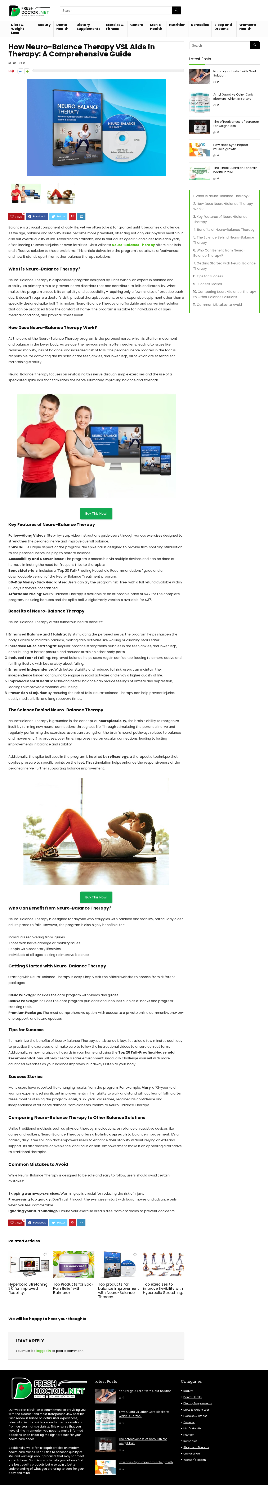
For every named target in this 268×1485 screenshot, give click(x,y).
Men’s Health (156, 26)
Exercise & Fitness (115, 26)
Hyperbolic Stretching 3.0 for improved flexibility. (28, 1288)
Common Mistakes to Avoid (219, 304)
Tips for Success (210, 276)
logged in (43, 1350)
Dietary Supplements (88, 26)
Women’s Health (247, 26)
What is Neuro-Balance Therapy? (223, 196)
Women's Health (194, 1460)
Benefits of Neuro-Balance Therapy (226, 229)
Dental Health (62, 26)
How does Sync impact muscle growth (230, 147)
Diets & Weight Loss (17, 28)
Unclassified (191, 1454)
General (137, 24)
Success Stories (209, 284)
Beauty (44, 24)
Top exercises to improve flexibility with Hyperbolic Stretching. (163, 1288)
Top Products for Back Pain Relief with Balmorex (73, 1288)
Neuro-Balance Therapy (133, 244)
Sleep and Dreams (223, 26)
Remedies (200, 24)
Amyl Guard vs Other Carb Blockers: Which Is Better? (233, 96)
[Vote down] (20, 71)
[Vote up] (27, 71)
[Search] (176, 10)
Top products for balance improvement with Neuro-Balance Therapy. (118, 1290)
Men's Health (192, 1428)
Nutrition (177, 24)
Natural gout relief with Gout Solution (145, 1391)
